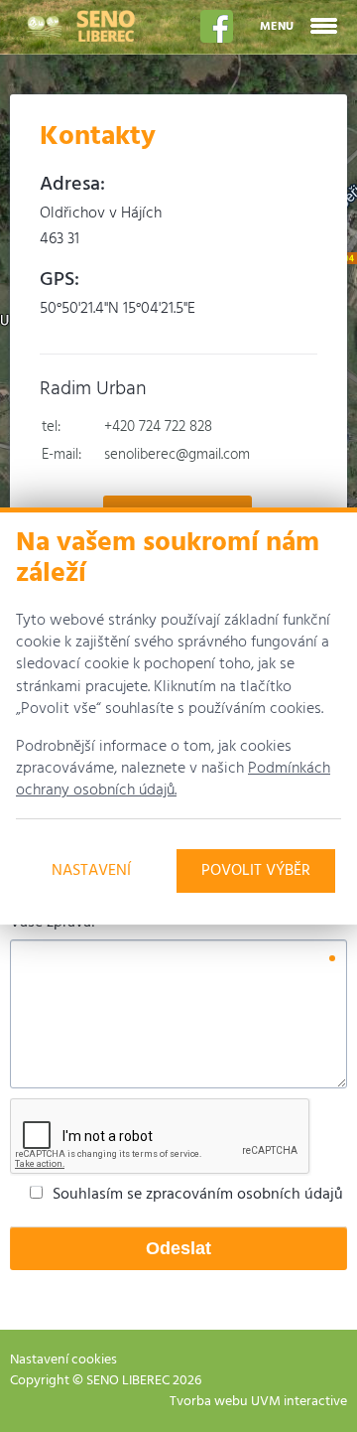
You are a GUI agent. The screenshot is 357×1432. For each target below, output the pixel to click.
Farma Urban (79, 26)
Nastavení (91, 871)
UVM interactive (299, 1401)
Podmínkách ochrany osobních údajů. (173, 779)
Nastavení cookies (63, 1360)
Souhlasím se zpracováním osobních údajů (198, 1195)
